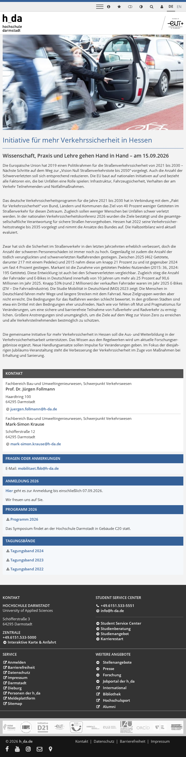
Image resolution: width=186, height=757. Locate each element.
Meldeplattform (21, 698)
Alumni (109, 706)
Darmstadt (17, 682)
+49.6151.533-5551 (117, 605)
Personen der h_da (24, 693)
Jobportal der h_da (119, 681)
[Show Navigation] (99, 7)
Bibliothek (112, 694)
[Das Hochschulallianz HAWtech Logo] (93, 727)
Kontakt (81, 741)
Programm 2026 (24, 519)
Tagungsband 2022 (27, 568)
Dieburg (14, 687)
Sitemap (15, 703)
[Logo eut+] (59, 727)
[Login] (130, 6)
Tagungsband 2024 (27, 550)
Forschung (112, 674)
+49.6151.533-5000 (19, 637)
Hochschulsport (116, 700)
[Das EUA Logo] (109, 727)
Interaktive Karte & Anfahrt (32, 642)
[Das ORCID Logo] (143, 727)
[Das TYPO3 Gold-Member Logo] (159, 727)
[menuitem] (10, 749)
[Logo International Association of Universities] (126, 727)
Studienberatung (115, 628)
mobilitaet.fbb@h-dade (38, 468)
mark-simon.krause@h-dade (35, 443)
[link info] (108, 6)
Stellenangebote (117, 662)
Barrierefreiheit (21, 667)
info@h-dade (112, 610)
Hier (9, 490)
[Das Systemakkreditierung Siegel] (25, 727)
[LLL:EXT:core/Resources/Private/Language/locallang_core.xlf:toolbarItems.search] (151, 6)
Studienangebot (115, 633)
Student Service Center (121, 623)
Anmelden (17, 662)
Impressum (17, 677)
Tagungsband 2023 (27, 560)
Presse (108, 668)
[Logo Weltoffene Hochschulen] (176, 727)
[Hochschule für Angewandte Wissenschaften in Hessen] (9, 727)
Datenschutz (19, 672)
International (114, 687)
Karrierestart (112, 638)
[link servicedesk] (162, 6)
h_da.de (26, 741)
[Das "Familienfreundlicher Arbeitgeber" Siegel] (76, 727)
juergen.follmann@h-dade (33, 408)
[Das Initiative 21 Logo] (42, 727)
